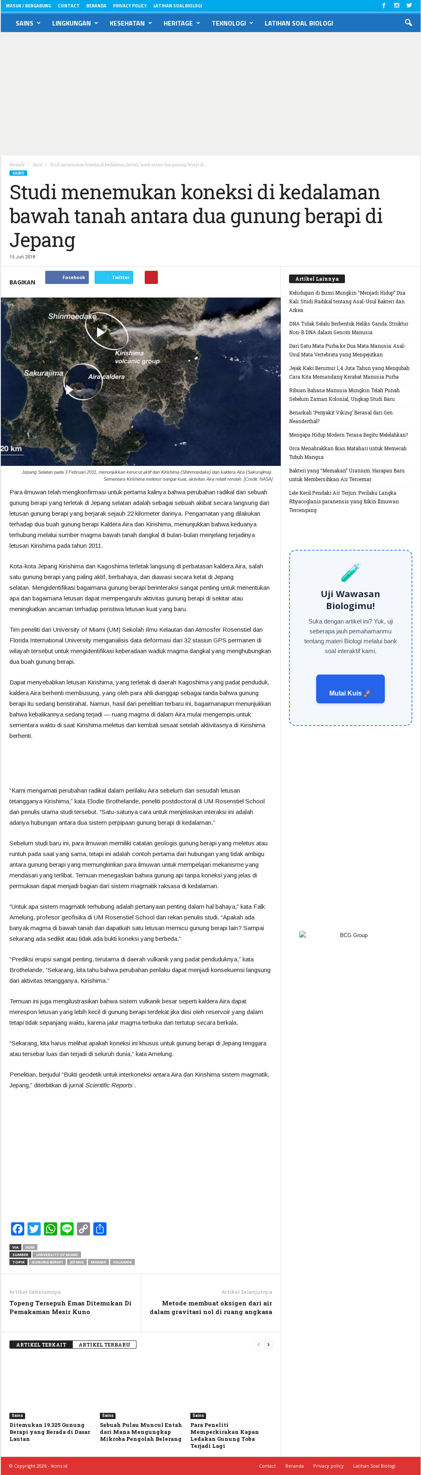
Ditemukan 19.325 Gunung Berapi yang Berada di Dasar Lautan (49, 1431)
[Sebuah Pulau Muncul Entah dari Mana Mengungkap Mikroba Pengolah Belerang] (141, 1388)
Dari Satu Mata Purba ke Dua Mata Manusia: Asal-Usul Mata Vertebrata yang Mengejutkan (347, 350)
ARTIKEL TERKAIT (41, 1344)
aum (30, 1247)
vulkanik (122, 1262)
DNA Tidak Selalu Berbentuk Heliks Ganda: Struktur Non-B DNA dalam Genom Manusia (348, 327)
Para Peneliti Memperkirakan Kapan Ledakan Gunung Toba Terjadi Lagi (224, 1435)
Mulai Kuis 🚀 (350, 693)
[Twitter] (409, 6)
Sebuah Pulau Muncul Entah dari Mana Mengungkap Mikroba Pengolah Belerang (141, 1431)
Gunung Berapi (47, 1262)
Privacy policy (130, 5)
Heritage (178, 23)
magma (98, 1262)
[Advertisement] (210, 93)
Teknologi (229, 23)
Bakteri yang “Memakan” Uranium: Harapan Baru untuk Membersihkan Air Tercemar (347, 474)
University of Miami (56, 1254)
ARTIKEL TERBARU (104, 1344)
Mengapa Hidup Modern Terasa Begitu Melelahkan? (348, 434)
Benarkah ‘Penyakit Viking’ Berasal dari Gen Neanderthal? (341, 416)
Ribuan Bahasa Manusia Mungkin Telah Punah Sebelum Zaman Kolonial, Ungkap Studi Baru (344, 394)
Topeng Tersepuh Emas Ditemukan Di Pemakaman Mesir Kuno (70, 1307)
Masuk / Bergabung (28, 5)
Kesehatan (127, 23)
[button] (408, 23)
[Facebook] (384, 6)
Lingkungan (71, 23)
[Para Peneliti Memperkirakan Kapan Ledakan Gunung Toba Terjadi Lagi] (231, 1388)
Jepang (77, 1262)
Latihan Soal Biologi (177, 5)
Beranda (96, 5)
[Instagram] (397, 6)
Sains (24, 23)
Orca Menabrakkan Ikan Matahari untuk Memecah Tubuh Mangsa (348, 452)
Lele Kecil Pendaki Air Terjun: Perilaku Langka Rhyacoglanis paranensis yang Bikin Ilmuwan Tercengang (344, 501)
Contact (69, 5)
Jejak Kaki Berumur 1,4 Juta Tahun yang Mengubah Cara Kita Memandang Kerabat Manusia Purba (349, 372)
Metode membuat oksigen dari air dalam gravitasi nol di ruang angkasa (211, 1307)
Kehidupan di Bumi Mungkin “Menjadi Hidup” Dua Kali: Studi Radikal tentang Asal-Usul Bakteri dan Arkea (347, 301)
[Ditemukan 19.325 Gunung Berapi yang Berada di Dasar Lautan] (50, 1388)
